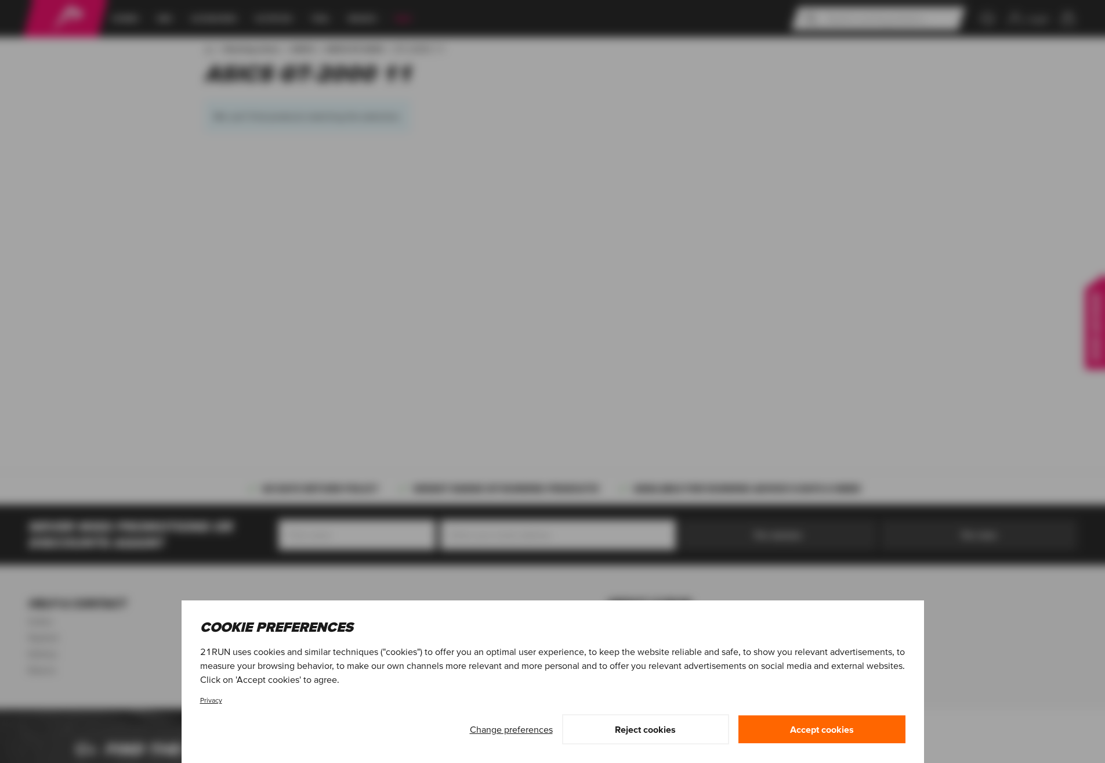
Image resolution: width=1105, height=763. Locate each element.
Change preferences (511, 729)
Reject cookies (645, 729)
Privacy (211, 700)
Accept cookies (822, 729)
